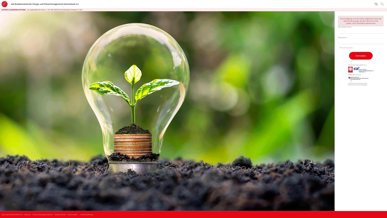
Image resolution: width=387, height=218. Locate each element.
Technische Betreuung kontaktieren (43, 214)
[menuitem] (376, 4)
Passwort (342, 37)
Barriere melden (72, 214)
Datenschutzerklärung (86, 214)
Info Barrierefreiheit (60, 214)
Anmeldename (345, 27)
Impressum (27, 214)
